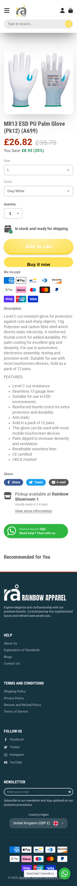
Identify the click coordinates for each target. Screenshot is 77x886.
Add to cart (38, 246)
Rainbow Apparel (31, 877)
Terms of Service (16, 711)
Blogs (8, 657)
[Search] (68, 24)
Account (62, 10)
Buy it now (38, 264)
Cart (70, 10)
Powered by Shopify (56, 877)
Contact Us (12, 663)
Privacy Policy (14, 698)
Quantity (10, 204)
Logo (21, 11)
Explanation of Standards (22, 650)
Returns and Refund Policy (22, 705)
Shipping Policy (15, 691)
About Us (10, 643)
